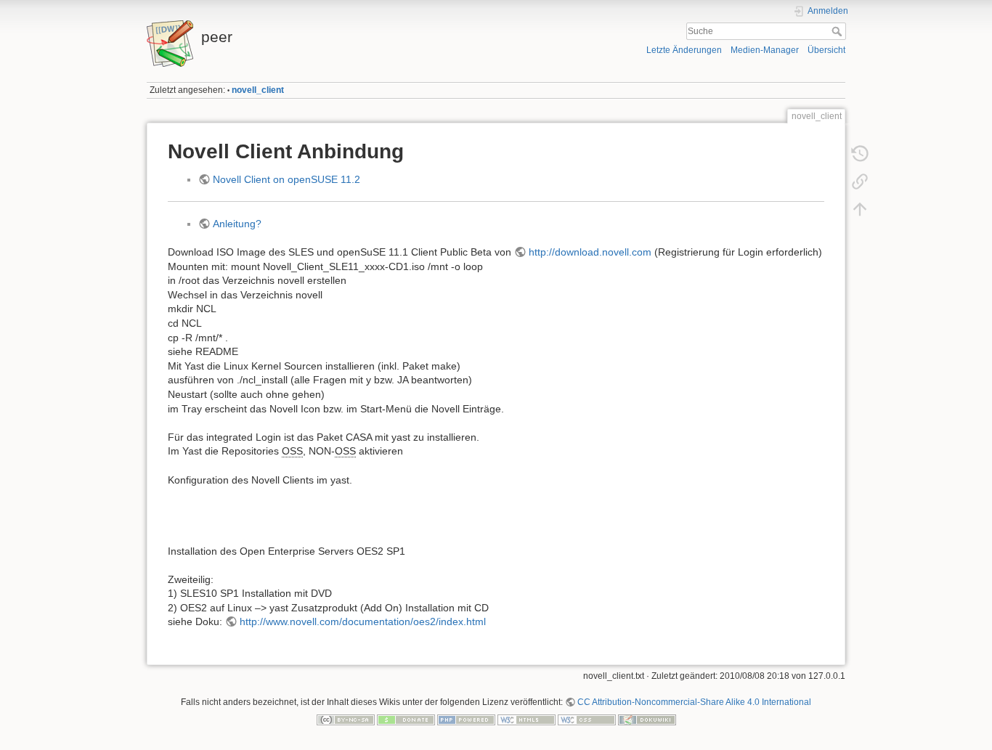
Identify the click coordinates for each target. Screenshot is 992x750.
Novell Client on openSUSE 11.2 (286, 179)
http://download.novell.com (590, 252)
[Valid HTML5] (526, 719)
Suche (838, 31)
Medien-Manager (765, 50)
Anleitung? (237, 223)
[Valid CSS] (587, 719)
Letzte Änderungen (684, 50)
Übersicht (826, 50)
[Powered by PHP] (466, 719)
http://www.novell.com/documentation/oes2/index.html (363, 621)
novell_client (258, 90)
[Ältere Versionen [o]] (860, 154)
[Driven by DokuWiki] (647, 719)
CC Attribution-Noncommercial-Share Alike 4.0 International (694, 702)
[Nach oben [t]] (860, 209)
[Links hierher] (860, 181)
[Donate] (406, 719)
